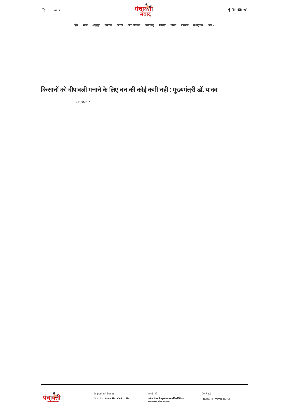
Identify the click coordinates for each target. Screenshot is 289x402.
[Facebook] (229, 10)
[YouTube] (240, 10)
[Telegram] (245, 10)
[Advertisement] (144, 54)
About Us (110, 398)
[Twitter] (234, 10)
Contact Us (123, 398)
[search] (43, 10)
